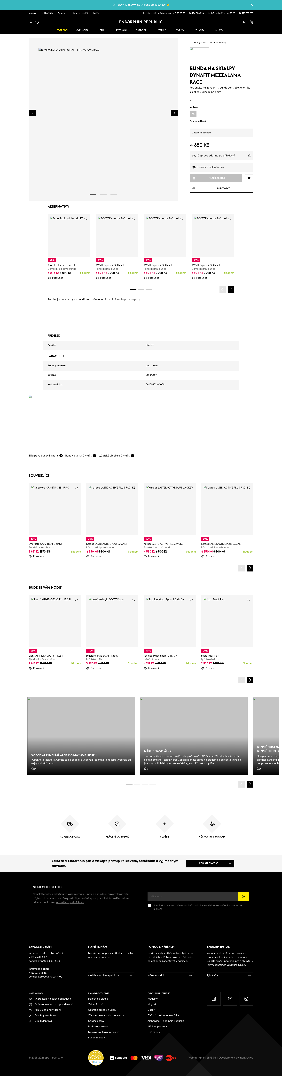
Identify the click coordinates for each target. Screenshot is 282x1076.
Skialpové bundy (218, 43)
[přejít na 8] (149, 289)
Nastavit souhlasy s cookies (103, 1032)
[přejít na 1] (93, 194)
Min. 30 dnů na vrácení (48, 1010)
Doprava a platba (98, 999)
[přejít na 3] (113, 194)
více (192, 100)
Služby (151, 1010)
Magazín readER (80, 13)
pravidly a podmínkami (70, 902)
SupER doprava (43, 1021)
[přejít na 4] (141, 289)
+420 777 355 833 (244, 13)
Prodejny (62, 13)
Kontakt (33, 13)
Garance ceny (96, 1021)
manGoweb (246, 1057)
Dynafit (150, 345)
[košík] (251, 22)
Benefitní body (96, 1037)
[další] (231, 289)
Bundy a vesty (201, 43)
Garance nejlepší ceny (210, 167)
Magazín (152, 1004)
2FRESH (211, 1057)
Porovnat (57, 278)
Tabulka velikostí (198, 121)
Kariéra (96, 13)
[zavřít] (251, 4)
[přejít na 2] (103, 194)
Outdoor (141, 30)
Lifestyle (161, 30)
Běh (102, 30)
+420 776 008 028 (195, 13)
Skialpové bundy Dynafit (43, 455)
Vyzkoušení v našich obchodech (53, 999)
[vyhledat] (30, 22)
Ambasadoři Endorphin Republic (166, 1021)
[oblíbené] (37, 22)
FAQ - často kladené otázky (163, 1015)
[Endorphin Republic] (141, 21)
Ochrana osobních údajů (102, 1010)
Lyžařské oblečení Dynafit (114, 455)
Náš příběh (47, 13)
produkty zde (158, 5)
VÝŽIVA (180, 30)
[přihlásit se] (244, 22)
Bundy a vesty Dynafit (78, 455)
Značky (200, 30)
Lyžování (121, 30)
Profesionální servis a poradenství (53, 1004)
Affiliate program (157, 1026)
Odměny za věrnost (46, 1015)
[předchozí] (222, 289)
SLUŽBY (219, 30)
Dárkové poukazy (98, 1026)
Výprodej (62, 30)
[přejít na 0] (133, 289)
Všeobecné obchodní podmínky (106, 1015)
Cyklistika (82, 30)
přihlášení (229, 155)
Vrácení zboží (95, 1004)
